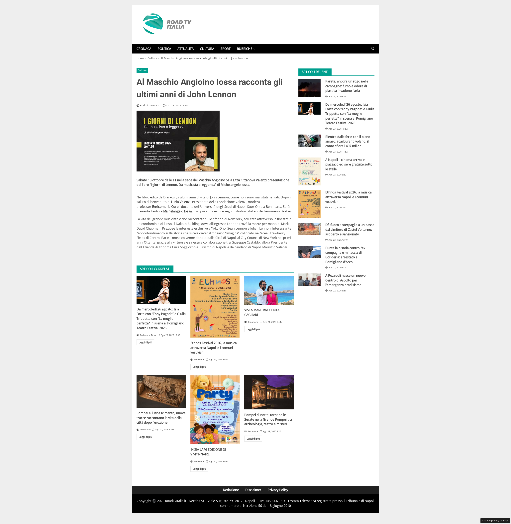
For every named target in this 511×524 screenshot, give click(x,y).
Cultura (142, 70)
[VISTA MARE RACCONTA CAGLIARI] (268, 290)
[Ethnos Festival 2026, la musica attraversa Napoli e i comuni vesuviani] (215, 307)
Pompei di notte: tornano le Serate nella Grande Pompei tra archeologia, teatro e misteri (268, 419)
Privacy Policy (278, 490)
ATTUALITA (185, 49)
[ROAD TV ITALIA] (166, 24)
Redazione (231, 490)
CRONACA (144, 49)
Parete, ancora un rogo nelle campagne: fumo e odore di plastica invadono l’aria (346, 86)
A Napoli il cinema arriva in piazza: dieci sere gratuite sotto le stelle (348, 164)
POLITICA (164, 49)
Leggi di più (145, 342)
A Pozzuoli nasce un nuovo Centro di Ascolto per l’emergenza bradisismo (345, 280)
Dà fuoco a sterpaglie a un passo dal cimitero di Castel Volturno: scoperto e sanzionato (349, 230)
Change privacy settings (495, 520)
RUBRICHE (244, 49)
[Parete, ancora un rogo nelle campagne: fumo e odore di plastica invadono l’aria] (309, 88)
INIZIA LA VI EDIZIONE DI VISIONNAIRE (208, 451)
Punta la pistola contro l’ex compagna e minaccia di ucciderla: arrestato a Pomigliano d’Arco (345, 255)
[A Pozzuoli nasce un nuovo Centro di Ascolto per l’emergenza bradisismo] (309, 279)
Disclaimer (253, 490)
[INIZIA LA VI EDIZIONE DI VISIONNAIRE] (215, 409)
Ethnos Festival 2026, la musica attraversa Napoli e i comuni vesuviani (213, 348)
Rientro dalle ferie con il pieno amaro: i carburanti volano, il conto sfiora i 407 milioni (347, 141)
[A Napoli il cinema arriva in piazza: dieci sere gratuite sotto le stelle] (309, 171)
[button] (372, 49)
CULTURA (207, 49)
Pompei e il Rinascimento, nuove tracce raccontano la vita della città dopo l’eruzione (161, 418)
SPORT (226, 49)
